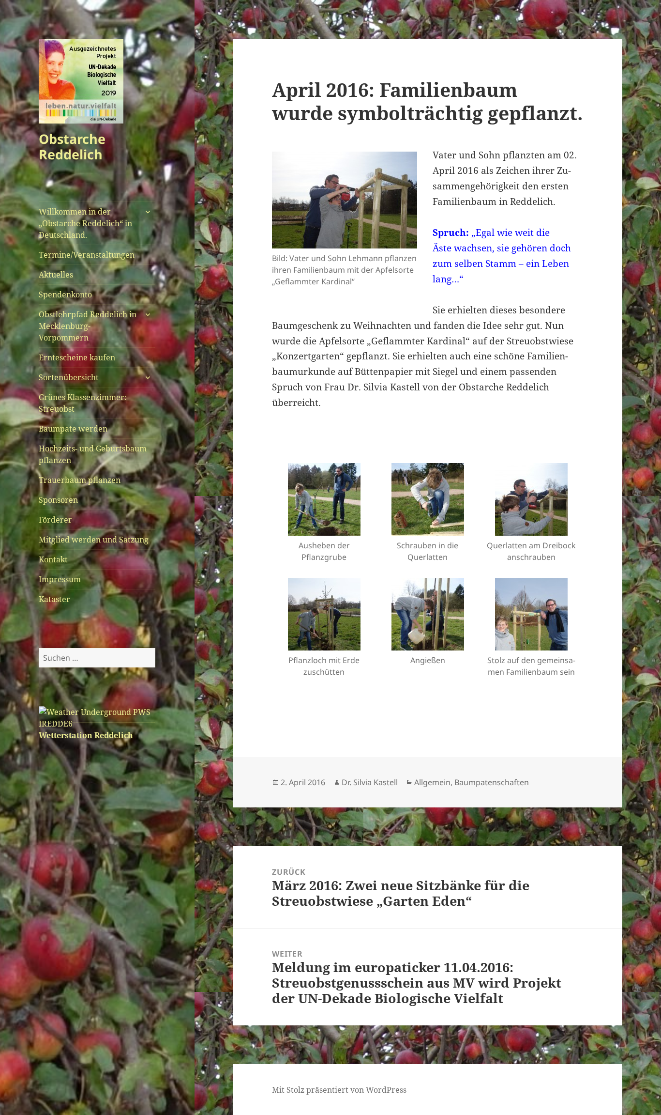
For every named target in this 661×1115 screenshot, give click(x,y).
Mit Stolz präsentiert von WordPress (339, 1089)
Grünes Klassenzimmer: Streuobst (83, 403)
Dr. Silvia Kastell (370, 782)
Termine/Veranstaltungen (87, 254)
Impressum (60, 579)
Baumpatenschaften (491, 782)
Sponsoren (58, 500)
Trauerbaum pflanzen (79, 480)
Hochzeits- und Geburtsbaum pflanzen (93, 454)
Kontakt (53, 559)
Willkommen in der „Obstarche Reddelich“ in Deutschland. (85, 223)
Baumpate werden (73, 428)
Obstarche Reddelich (72, 146)
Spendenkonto (65, 294)
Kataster (54, 599)
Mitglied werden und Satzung (94, 539)
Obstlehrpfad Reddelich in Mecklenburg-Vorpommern (87, 326)
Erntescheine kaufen (77, 357)
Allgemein (432, 782)
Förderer (55, 519)
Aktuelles (56, 274)
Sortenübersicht (69, 377)
